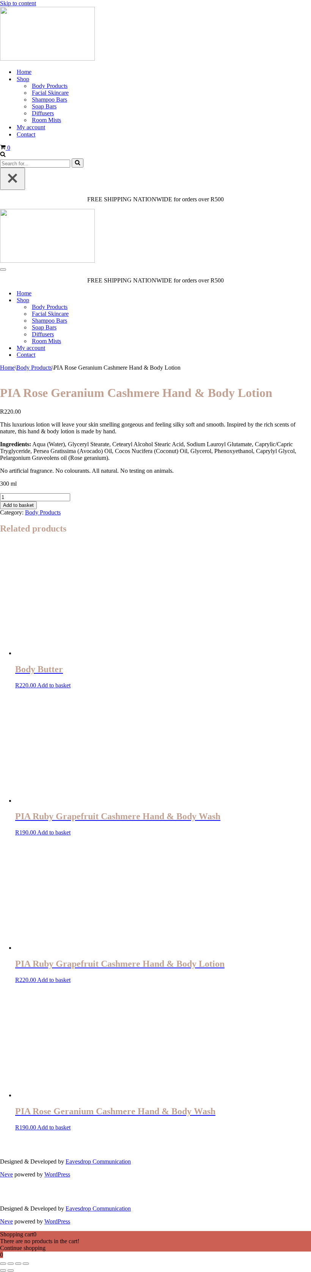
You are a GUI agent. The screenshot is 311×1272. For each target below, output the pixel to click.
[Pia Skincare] (47, 58)
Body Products (50, 86)
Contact (26, 134)
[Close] (12, 179)
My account (31, 127)
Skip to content (18, 3)
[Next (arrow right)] (11, 1270)
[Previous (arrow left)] (3, 1270)
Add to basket (18, 505)
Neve (6, 1174)
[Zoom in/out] (3, 1264)
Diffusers (43, 113)
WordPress (57, 1174)
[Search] (3, 155)
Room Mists (46, 120)
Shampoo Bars (49, 99)
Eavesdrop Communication (98, 1161)
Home (24, 72)
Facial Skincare (50, 92)
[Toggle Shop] (307, 300)
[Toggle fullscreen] (11, 1264)
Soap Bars (44, 106)
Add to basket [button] (54, 685)
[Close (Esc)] (26, 1264)
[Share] (18, 1264)
